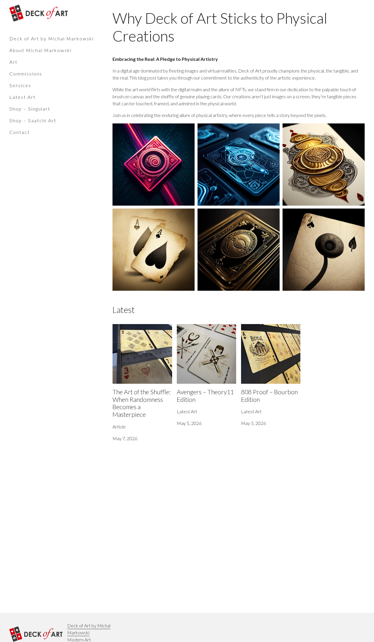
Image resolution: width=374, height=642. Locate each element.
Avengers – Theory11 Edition (205, 327)
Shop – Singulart (29, 108)
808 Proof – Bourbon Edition (269, 327)
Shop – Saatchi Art (32, 120)
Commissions (25, 73)
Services (20, 85)
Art (13, 62)
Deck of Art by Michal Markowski (51, 38)
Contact (19, 132)
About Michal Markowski (40, 50)
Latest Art (22, 97)
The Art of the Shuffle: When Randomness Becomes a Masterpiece (140, 334)
